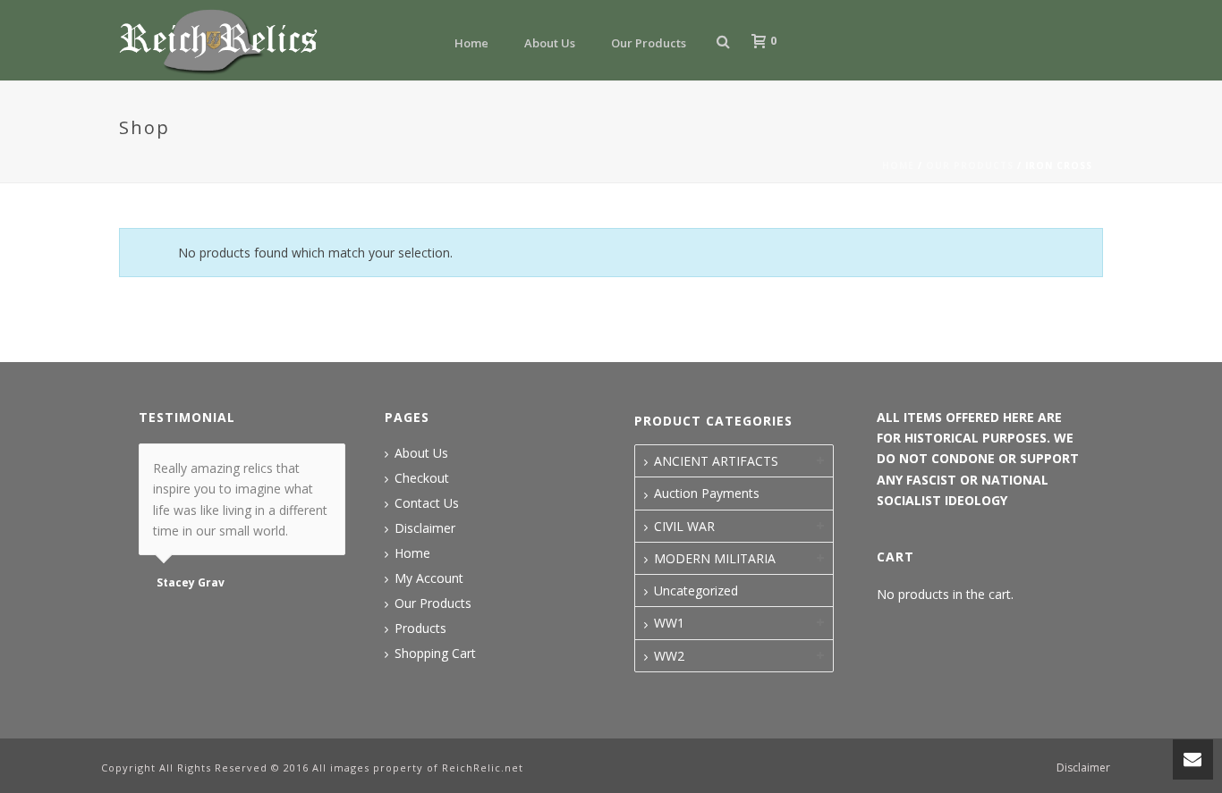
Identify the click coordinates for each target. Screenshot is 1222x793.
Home (471, 43)
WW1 (669, 622)
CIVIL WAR (684, 526)
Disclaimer (425, 528)
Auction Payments (707, 493)
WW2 (669, 655)
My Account (429, 578)
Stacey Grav (191, 583)
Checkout (422, 478)
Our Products (648, 43)
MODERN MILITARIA (715, 558)
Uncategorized (696, 590)
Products (420, 628)
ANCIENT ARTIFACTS (716, 460)
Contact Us (427, 503)
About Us (549, 43)
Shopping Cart (435, 653)
